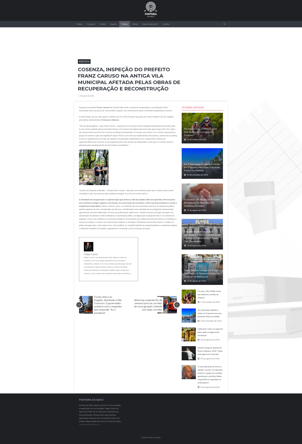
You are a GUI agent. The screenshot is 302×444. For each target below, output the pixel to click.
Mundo (135, 24)
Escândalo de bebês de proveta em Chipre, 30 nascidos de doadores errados (202, 202)
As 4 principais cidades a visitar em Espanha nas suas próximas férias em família (202, 167)
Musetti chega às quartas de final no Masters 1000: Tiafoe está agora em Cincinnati (210, 351)
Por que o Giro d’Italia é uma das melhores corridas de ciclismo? (200, 132)
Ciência (79, 24)
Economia (91, 24)
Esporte (113, 24)
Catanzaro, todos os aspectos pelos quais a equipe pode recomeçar (210, 332)
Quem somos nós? (150, 24)
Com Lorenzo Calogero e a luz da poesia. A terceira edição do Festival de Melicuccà (202, 273)
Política (125, 24)
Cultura (103, 24)
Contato (166, 24)
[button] (224, 24)
